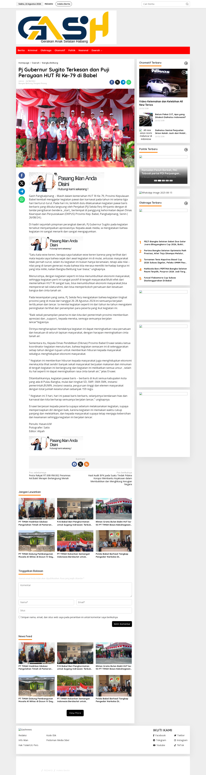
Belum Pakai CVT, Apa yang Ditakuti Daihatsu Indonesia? (170, 115)
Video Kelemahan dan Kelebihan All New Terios (161, 103)
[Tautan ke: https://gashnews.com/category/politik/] (186, 150)
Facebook (160, 735)
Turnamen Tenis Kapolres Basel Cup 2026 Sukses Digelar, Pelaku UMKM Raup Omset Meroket (165, 261)
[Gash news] (66, 27)
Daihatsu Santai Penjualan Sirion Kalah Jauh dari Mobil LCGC (170, 132)
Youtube (160, 745)
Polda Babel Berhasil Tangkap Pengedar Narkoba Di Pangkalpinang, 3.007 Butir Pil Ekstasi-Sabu (112, 555)
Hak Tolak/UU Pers (28, 745)
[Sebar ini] (111, 82)
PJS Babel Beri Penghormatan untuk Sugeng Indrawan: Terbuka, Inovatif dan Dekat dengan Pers (75, 523)
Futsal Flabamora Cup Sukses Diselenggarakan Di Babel (160, 279)
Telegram (161, 740)
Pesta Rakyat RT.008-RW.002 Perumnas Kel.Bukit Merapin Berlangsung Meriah (49, 475)
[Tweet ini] (117, 82)
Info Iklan (23, 740)
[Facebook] (74, 464)
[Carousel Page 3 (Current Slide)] (163, 180)
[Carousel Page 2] (159, 180)
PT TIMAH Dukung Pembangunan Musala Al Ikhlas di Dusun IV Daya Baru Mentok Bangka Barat (36, 555)
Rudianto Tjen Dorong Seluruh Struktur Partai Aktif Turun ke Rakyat (160, 171)
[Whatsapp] (128, 82)
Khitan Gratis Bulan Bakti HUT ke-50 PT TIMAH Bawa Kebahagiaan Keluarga (114, 523)
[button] (187, 4)
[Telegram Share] (123, 82)
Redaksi (23, 735)
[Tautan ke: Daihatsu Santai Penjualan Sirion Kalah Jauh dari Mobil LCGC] (146, 134)
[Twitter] (80, 464)
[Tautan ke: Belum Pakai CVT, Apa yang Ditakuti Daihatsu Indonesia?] (146, 119)
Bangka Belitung (26, 83)
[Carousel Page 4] (167, 180)
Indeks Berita (63, 770)
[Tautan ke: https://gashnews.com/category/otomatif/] (186, 63)
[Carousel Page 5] (171, 180)
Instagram (182, 740)
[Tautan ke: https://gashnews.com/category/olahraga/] (186, 203)
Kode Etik (51, 735)
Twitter (181, 735)
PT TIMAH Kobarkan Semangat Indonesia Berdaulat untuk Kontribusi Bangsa (73, 555)
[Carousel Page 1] (155, 180)
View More (75, 712)
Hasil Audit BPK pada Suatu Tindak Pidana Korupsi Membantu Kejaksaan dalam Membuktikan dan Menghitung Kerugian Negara (110, 478)
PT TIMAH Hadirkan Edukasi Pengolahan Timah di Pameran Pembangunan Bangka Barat (35, 523)
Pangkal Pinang (40, 83)
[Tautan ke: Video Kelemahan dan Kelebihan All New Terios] (163, 83)
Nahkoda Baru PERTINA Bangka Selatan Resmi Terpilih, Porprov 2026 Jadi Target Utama (165, 270)
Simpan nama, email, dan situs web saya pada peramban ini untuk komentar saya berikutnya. (69, 617)
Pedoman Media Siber (57, 740)
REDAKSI (48, 770)
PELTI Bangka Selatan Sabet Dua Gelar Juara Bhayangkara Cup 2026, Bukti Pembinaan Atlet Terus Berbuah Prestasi (165, 243)
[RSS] (86, 464)
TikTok (180, 745)
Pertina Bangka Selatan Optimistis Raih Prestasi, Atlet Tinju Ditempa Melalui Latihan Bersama (165, 252)
